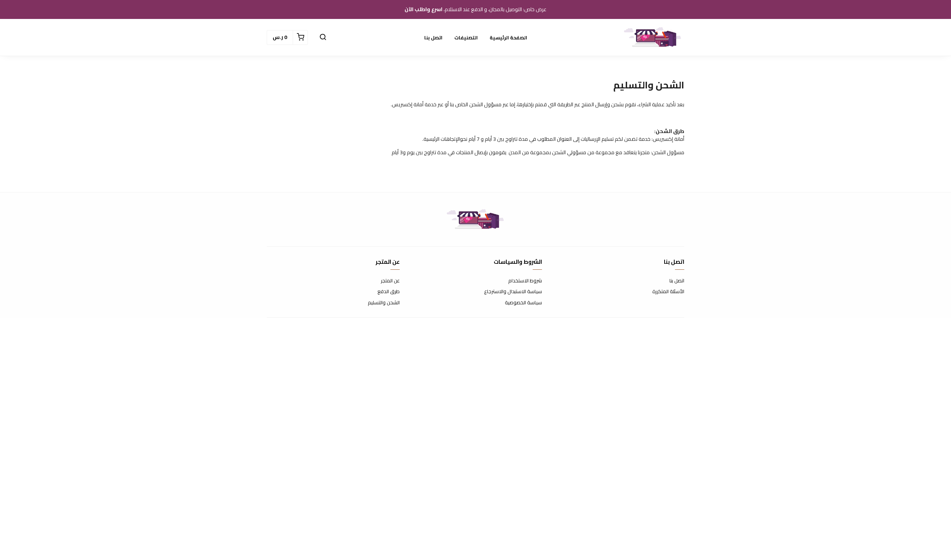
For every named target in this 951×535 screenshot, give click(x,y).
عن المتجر (390, 281)
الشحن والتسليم (384, 303)
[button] (322, 37)
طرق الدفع (388, 291)
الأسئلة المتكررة (668, 291)
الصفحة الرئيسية (508, 37)
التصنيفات (466, 37)
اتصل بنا (433, 37)
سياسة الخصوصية (523, 303)
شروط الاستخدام (525, 281)
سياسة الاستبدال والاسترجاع (513, 291)
